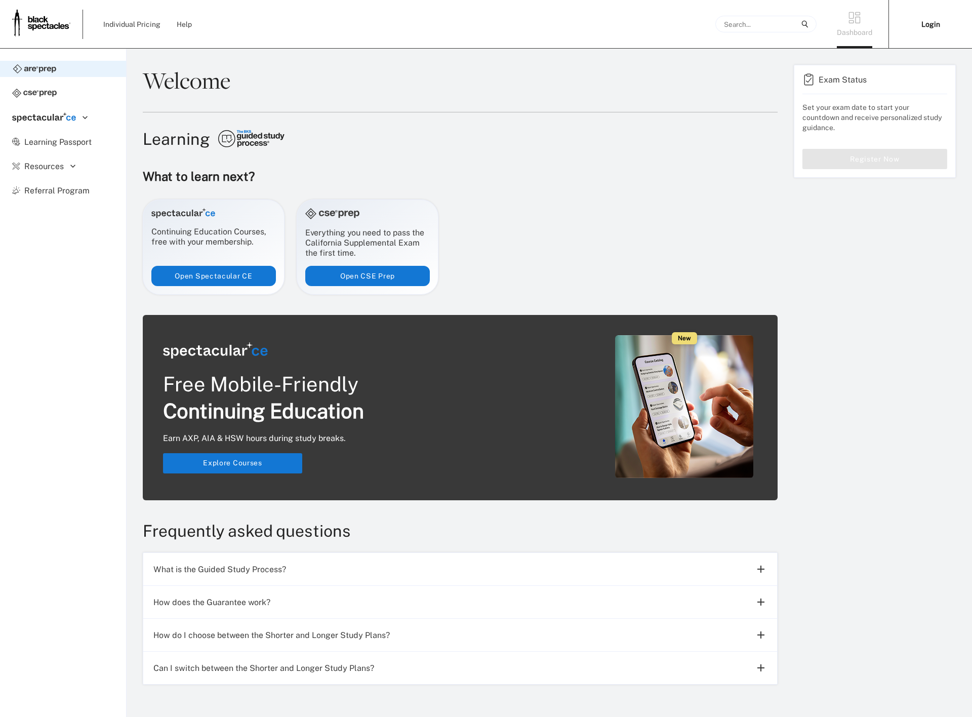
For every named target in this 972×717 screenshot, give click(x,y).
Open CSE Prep (367, 275)
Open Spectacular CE (213, 275)
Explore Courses (232, 462)
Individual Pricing (131, 24)
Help (184, 24)
